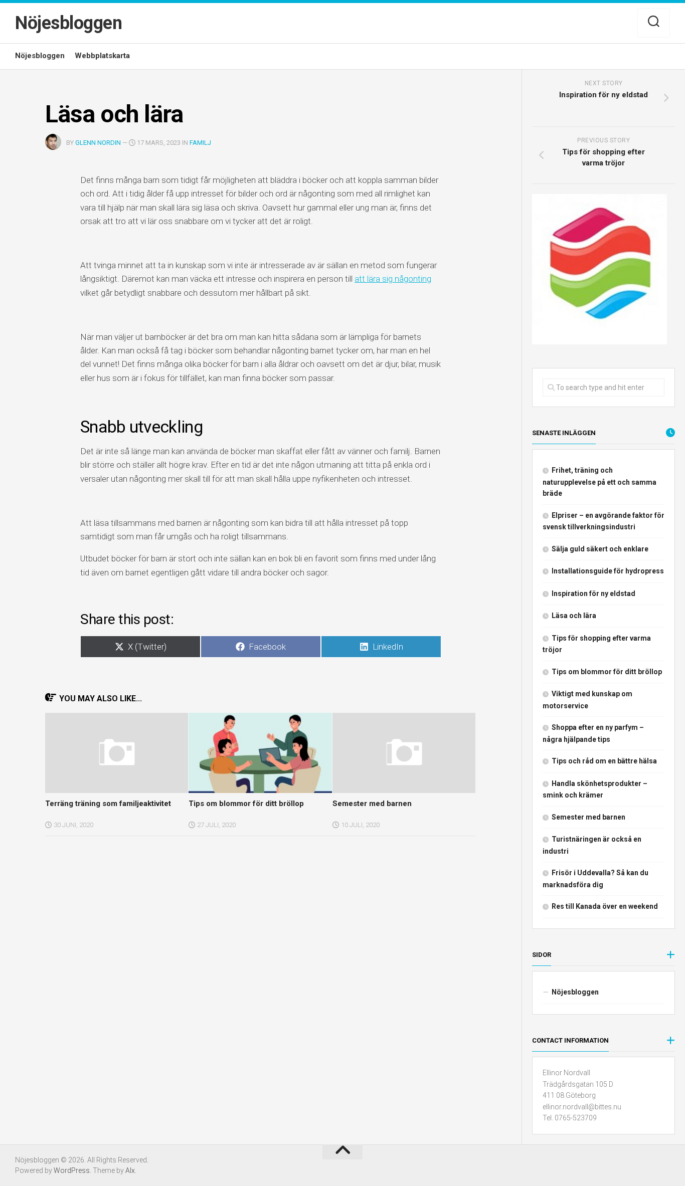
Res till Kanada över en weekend (605, 906)
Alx (130, 1170)
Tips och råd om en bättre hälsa (604, 761)
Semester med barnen (372, 803)
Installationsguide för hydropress (608, 571)
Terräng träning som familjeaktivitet (108, 803)
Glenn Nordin (98, 142)
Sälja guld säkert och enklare (600, 549)
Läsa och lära (574, 616)
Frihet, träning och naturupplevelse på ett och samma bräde (599, 481)
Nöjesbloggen (68, 23)
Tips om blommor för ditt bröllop (246, 803)
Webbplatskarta (102, 55)
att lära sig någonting (393, 279)
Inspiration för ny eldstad (593, 593)
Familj (200, 142)
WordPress (72, 1170)
